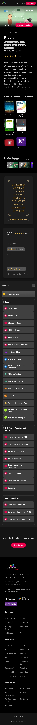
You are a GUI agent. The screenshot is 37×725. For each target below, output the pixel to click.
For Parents (9, 688)
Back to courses (11, 32)
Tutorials (23, 668)
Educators (22, 45)
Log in (23, 3)
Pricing (7, 649)
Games (22, 618)
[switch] (6, 11)
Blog (6, 657)
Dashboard (9, 622)
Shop (7, 661)
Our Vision (24, 672)
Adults (14, 45)
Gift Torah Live (10, 653)
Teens (22, 42)
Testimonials (25, 657)
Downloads (24, 626)
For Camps (24, 699)
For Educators (25, 688)
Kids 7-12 (7, 45)
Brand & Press (10, 676)
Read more (16, 86)
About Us (8, 645)
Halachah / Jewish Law (11, 42)
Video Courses (10, 618)
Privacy (16, 717)
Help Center (24, 649)
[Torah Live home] (4, 3)
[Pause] (5, 25)
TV (21, 633)
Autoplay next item (16, 11)
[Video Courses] (33, 285)
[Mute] (9, 25)
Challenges (24, 622)
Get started (30, 3)
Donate (23, 653)
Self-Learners (9, 48)
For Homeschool (9, 693)
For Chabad (9, 705)
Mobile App (9, 633)
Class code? (9, 668)
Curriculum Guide (24, 662)
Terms (21, 717)
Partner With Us (11, 672)
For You (23, 692)
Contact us (24, 645)
